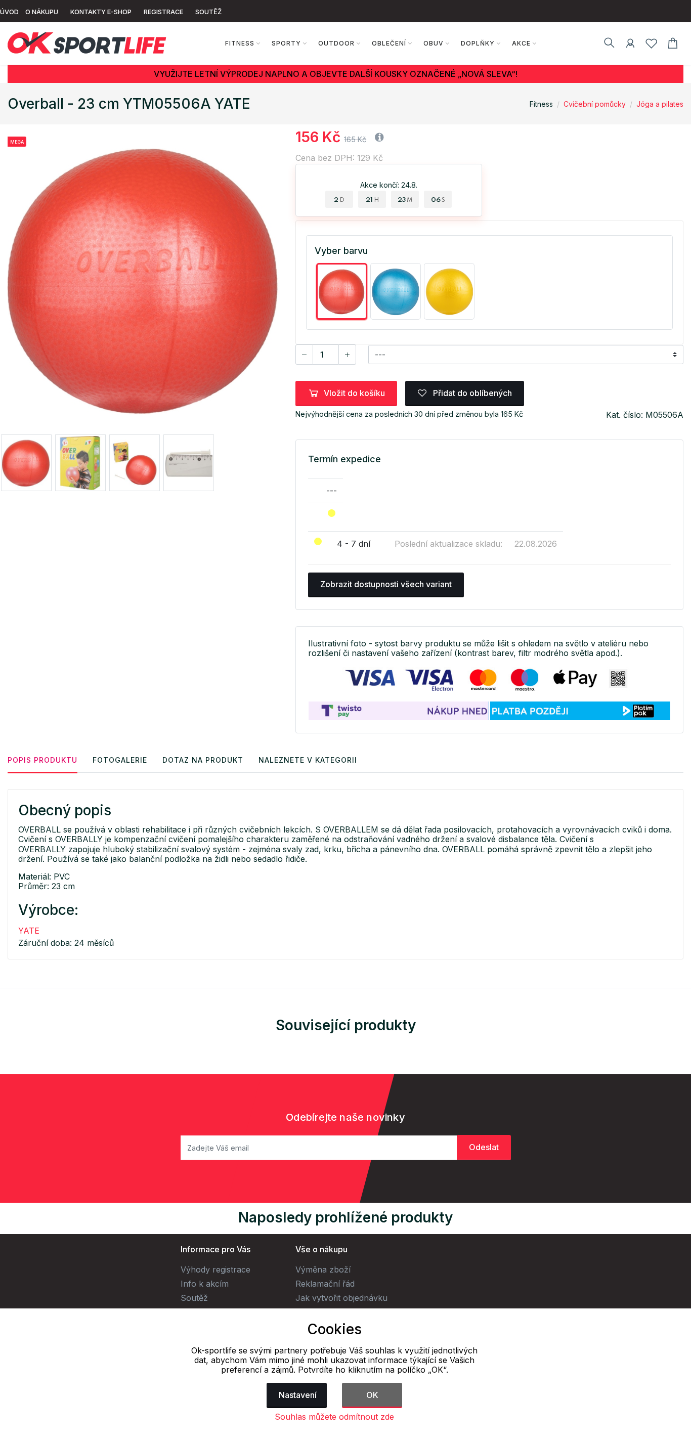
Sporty (286, 43)
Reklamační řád (325, 1284)
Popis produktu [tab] (42, 760)
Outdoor (336, 43)
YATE (28, 931)
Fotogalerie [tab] (120, 760)
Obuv (433, 43)
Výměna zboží (323, 1269)
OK (372, 1395)
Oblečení (389, 43)
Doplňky (478, 43)
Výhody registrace (215, 1269)
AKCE (521, 43)
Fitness (239, 43)
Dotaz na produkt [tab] (202, 760)
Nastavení (298, 1395)
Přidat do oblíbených (471, 393)
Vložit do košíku (354, 393)
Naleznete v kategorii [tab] (307, 760)
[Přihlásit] (630, 45)
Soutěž (194, 1298)
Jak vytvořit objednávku (341, 1298)
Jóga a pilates (659, 104)
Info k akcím (205, 1284)
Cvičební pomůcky (595, 104)
